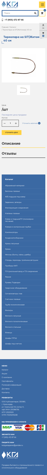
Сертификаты (7, 381)
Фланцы (8, 333)
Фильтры (9, 310)
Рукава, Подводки (12, 282)
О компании (7, 377)
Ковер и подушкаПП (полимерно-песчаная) (19, 220)
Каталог (13, 27)
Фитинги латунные (13, 316)
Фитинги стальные (13, 327)
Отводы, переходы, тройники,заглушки (21, 260)
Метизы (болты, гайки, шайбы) (18, 255)
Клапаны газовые (12, 213)
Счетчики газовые (12, 299)
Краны (8, 249)
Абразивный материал (14, 186)
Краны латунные (12, 244)
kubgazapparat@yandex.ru (12, 445)
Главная (5, 27)
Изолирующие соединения (16, 208)
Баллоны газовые (12, 191)
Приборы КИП (11, 266)
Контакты (6, 392)
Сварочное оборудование (16, 288)
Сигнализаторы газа (13, 294)
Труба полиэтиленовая (15, 305)
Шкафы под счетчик (13, 344)
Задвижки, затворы (13, 202)
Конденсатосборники (14, 238)
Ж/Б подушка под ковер (15, 197)
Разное (8, 277)
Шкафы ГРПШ (11, 338)
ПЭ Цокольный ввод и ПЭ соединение (21, 271)
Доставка (5, 389)
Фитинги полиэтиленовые (16, 321)
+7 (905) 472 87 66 (14, 20)
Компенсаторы (11, 232)
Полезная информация (11, 385)
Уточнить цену (11, 132)
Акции (4, 374)
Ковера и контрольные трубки (18, 227)
